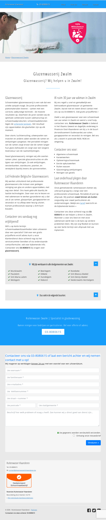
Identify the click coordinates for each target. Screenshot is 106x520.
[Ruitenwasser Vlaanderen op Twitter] (94, 510)
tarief (82, 203)
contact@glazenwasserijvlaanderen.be (22, 470)
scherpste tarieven (22, 124)
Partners (34, 510)
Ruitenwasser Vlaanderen (14, 4)
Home (7, 57)
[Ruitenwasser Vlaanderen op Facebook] (89, 510)
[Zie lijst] (96, 264)
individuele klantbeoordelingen (20, 498)
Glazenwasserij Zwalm (20, 57)
